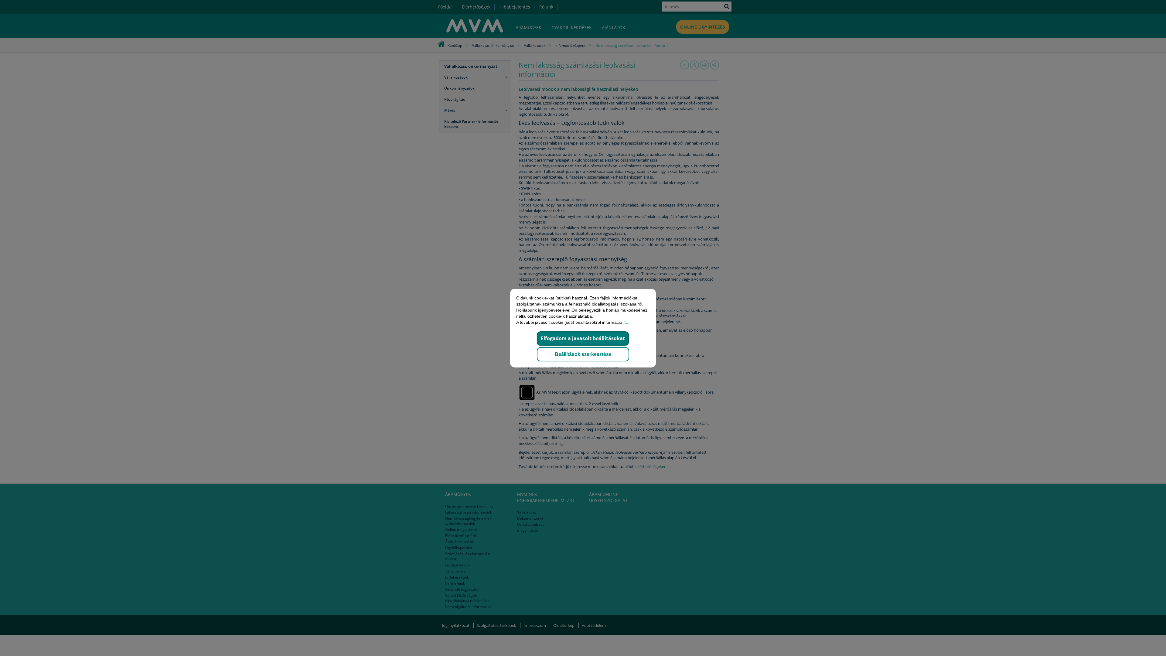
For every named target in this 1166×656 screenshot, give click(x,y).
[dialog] (583, 328)
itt (625, 322)
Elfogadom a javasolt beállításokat (583, 338)
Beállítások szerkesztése (583, 354)
